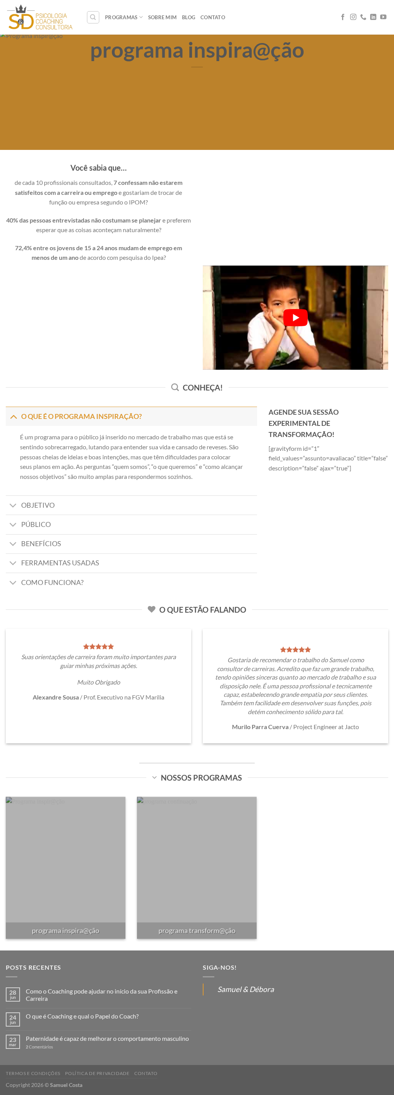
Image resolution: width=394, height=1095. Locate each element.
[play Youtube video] (295, 318)
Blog (188, 17)
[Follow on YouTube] (383, 17)
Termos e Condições (33, 1073)
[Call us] (363, 17)
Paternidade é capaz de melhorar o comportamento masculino (107, 1038)
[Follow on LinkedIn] (373, 17)
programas (121, 17)
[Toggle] (13, 416)
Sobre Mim (162, 17)
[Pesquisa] (93, 17)
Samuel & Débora (245, 989)
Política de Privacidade (97, 1073)
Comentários (39, 1046)
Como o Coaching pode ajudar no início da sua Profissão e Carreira (101, 994)
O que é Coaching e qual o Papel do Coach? (82, 1016)
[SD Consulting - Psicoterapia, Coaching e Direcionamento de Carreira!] (40, 17)
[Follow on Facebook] (343, 17)
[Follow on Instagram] (353, 17)
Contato (212, 17)
